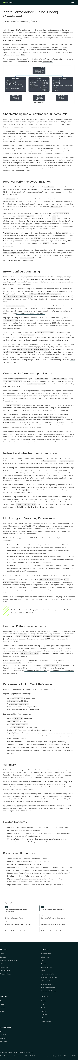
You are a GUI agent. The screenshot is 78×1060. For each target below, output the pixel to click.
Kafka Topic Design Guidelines (35, 671)
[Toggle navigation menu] (73, 2)
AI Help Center (45, 957)
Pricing (2, 964)
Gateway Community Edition (9, 960)
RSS (42, 1018)
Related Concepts (15, 822)
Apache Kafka (47, 62)
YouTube (43, 1011)
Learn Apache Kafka (47, 974)
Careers (2, 1004)
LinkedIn (43, 1001)
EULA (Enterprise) (65, 1056)
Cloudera (3, 1035)
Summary (9, 764)
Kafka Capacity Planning (16, 739)
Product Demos (5, 970)
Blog (42, 960)
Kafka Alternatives (46, 981)
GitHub (43, 1008)
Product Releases (5, 974)
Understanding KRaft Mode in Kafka (16, 170)
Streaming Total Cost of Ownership (20, 839)
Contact (2, 1008)
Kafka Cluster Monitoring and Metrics (57, 575)
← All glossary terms (9, 903)
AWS (1, 1031)
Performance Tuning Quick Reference (27, 684)
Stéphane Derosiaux (10, 21)
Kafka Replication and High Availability (30, 314)
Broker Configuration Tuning (21, 271)
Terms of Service (14, 1056)
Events (2, 1011)
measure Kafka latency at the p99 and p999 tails (46, 38)
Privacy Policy (4, 1056)
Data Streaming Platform (49, 977)
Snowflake (3, 1041)
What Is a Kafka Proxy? (48, 987)
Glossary (43, 964)
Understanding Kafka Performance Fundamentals (35, 114)
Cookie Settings (34, 1056)
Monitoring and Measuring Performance (29, 518)
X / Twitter (44, 1014)
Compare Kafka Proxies (48, 991)
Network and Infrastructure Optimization (30, 453)
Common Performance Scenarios (25, 626)
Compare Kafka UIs (47, 984)
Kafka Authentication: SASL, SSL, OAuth (41, 750)
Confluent (3, 1038)
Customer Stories (46, 967)
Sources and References (19, 853)
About (2, 1001)
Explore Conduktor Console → (22, 612)
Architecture (4, 967)
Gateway (3, 957)
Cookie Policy (24, 1056)
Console (2, 954)
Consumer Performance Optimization (27, 373)
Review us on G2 (46, 1021)
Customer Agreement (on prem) (50, 1056)
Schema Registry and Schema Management (39, 229)
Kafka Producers (27, 260)
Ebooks (43, 970)
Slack (42, 1004)
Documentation (46, 954)
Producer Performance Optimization (27, 181)
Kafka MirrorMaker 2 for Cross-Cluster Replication (35, 507)
